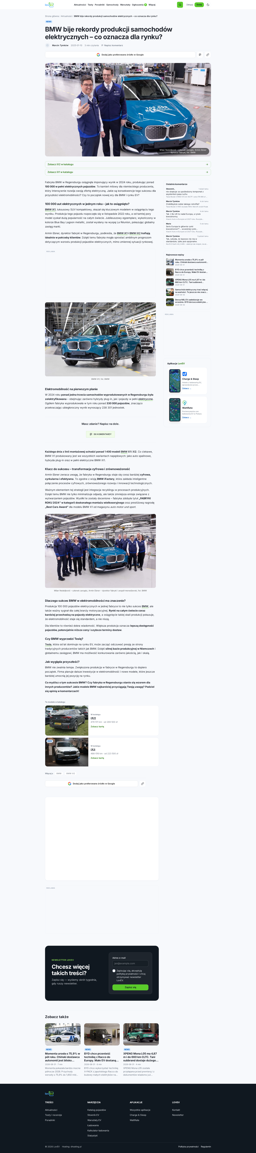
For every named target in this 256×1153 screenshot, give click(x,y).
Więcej (152, 4)
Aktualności (80, 4)
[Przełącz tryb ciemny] (208, 5)
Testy (90, 4)
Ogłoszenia (139, 5)
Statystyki (92, 1135)
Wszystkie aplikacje (140, 1110)
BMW (124, 451)
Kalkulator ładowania (98, 1130)
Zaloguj (189, 4)
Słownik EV (93, 1115)
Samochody (112, 4)
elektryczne (145, 399)
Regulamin (206, 1146)
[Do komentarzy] (200, 54)
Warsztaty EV (94, 1120)
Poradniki (100, 4)
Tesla (48, 644)
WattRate (134, 1120)
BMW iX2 (135, 233)
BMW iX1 (50, 209)
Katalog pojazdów (96, 1110)
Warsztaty (125, 4)
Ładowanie (93, 1125)
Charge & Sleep (138, 1115)
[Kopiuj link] (207, 54)
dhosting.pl (76, 1146)
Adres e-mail (119, 958)
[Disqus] (102, 838)
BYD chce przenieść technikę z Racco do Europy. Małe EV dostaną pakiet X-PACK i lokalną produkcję (100, 1060)
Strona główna (52, 16)
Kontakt (176, 1110)
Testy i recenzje (53, 1115)
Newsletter (178, 1115)
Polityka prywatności (188, 1146)
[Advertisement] (100, 274)
